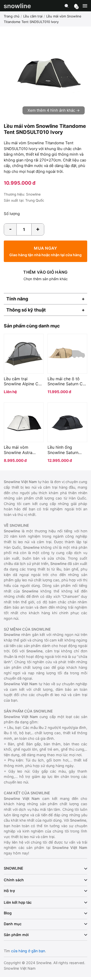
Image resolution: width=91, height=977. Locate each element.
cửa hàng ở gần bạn (28, 951)
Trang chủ (11, 16)
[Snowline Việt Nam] (17, 5)
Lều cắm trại (32, 16)
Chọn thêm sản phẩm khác (45, 275)
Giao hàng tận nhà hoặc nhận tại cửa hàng (45, 251)
